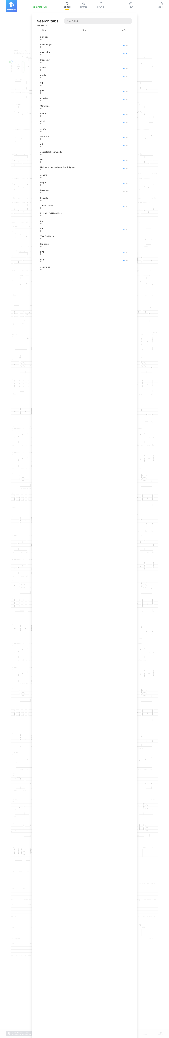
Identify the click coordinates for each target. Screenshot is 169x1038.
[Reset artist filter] (46, 26)
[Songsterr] (11, 6)
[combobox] (44, 30)
